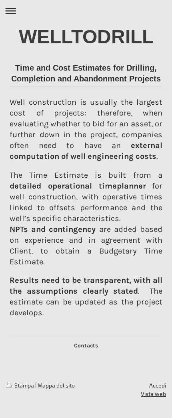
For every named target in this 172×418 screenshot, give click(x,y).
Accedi (157, 385)
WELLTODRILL (86, 36)
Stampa (24, 385)
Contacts (86, 345)
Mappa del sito (56, 385)
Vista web (153, 393)
